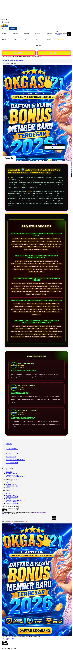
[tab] (9, 158)
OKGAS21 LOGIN (12, 449)
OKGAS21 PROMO (12, 502)
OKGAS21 (11, 177)
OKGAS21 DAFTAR (12, 454)
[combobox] (63, 33)
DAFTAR (18, 53)
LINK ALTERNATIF (12, 463)
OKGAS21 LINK (11, 457)
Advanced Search (60, 34)
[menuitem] (4, 36)
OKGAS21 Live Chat (12, 486)
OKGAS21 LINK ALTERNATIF (15, 460)
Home (3, 56)
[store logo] (4, 26)
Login (4, 28)
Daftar (12, 28)
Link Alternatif (10, 638)
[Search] (69, 34)
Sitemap (8, 487)
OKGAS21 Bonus (11, 484)
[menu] (28, 39)
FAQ (7, 483)
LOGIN (54, 53)
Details (9, 158)
